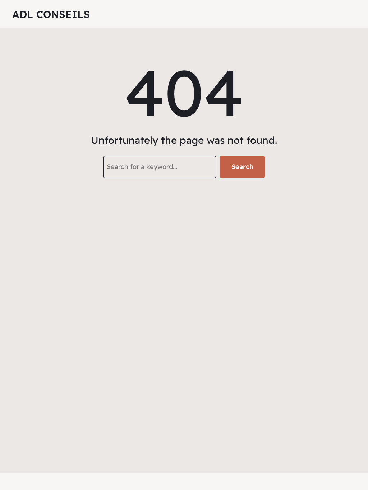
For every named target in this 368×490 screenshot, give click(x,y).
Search (242, 166)
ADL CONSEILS (51, 14)
